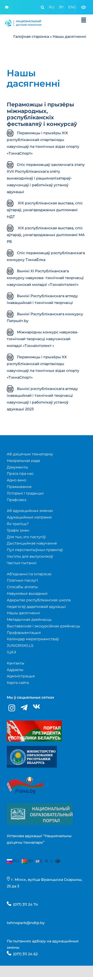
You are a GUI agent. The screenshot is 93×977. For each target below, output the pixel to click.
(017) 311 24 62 (25, 954)
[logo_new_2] (23, 21)
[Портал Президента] (34, 722)
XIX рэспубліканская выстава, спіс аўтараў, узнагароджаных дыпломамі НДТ (45, 210)
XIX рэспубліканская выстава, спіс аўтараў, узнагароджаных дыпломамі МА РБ (46, 235)
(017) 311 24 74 (25, 904)
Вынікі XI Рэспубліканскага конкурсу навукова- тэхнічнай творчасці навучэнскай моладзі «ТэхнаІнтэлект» (45, 278)
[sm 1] (32, 747)
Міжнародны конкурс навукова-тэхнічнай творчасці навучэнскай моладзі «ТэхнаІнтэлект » (42, 339)
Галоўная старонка (31, 36)
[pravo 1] (25, 774)
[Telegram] (24, 708)
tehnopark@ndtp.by (26, 923)
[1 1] (40, 805)
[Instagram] (11, 708)
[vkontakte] (36, 707)
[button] (40, 7)
